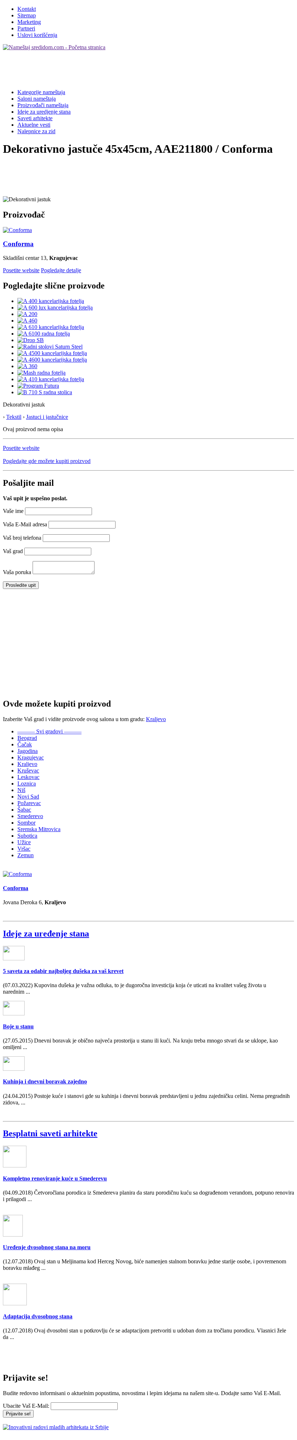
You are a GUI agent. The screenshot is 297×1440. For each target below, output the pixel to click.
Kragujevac (30, 757)
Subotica (27, 836)
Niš (21, 790)
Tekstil (13, 417)
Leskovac (28, 777)
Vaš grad (13, 551)
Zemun (25, 855)
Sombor (26, 823)
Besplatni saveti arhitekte (50, 1133)
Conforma (18, 244)
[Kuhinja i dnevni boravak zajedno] (14, 1069)
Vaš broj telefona (22, 538)
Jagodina (27, 751)
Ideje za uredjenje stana (44, 112)
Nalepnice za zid (36, 131)
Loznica (26, 783)
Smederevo (30, 816)
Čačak (24, 744)
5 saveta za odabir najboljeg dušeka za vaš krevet (63, 971)
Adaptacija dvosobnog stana (37, 1316)
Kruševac (28, 770)
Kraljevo (156, 719)
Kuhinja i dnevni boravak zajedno (45, 1081)
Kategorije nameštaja (41, 92)
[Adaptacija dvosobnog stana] (15, 1303)
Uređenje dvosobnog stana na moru (47, 1247)
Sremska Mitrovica (38, 829)
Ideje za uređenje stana (46, 933)
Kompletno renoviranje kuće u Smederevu (55, 1178)
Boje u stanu (18, 1026)
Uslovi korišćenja (37, 35)
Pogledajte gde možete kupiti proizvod (47, 461)
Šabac (24, 810)
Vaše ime (13, 511)
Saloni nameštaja (36, 99)
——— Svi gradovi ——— (49, 731)
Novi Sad (28, 796)
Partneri (26, 28)
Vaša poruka (17, 572)
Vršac (23, 849)
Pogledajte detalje (61, 270)
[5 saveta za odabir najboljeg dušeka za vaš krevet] (14, 958)
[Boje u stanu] (14, 1013)
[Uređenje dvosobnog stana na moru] (13, 1234)
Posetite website (21, 270)
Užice (24, 842)
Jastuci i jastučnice (47, 417)
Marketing (29, 22)
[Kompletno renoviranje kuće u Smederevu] (14, 1165)
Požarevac (29, 803)
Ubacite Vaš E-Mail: (26, 1406)
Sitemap (26, 15)
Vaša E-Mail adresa (25, 524)
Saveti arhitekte (35, 118)
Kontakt (26, 9)
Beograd (27, 738)
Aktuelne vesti (33, 125)
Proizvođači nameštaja (42, 105)
